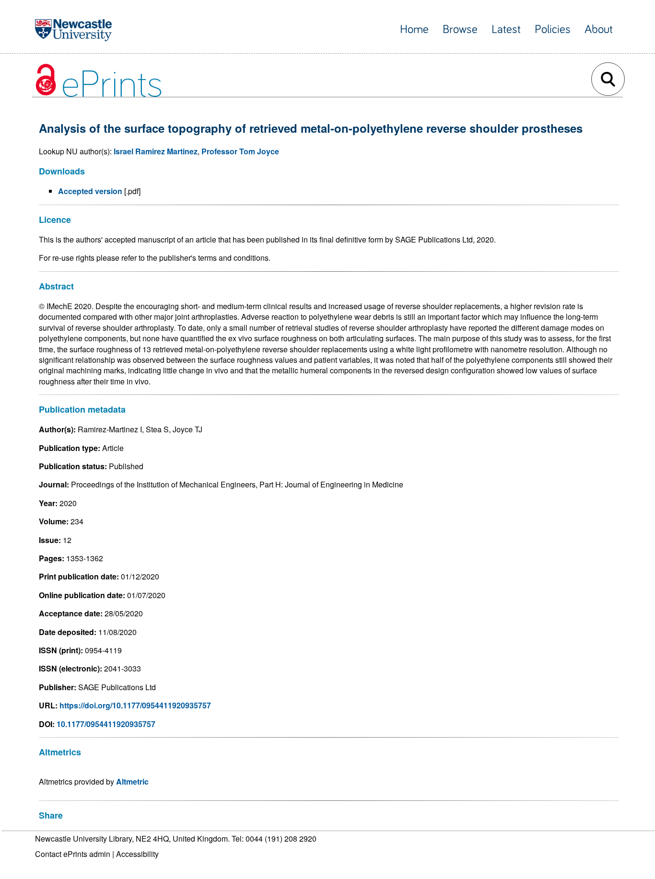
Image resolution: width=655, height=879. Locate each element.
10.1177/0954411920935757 (106, 723)
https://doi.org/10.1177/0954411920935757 (135, 705)
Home (414, 29)
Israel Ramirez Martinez (156, 151)
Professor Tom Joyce (240, 151)
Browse (460, 29)
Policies (553, 29)
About (599, 29)
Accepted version (90, 191)
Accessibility (137, 853)
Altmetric (132, 781)
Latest (506, 29)
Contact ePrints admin (72, 853)
